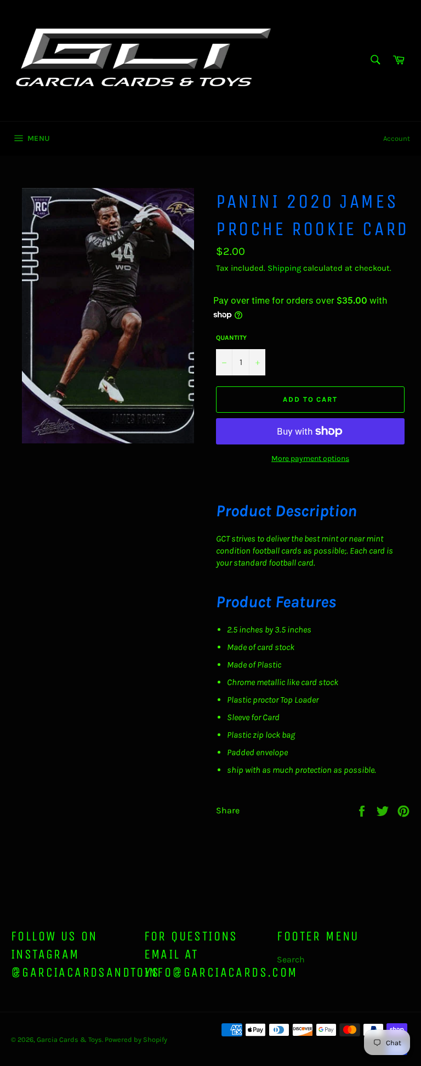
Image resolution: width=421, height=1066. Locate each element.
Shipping (284, 268)
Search (291, 959)
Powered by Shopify (136, 1039)
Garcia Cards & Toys (69, 1039)
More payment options (310, 458)
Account (396, 138)
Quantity (231, 337)
